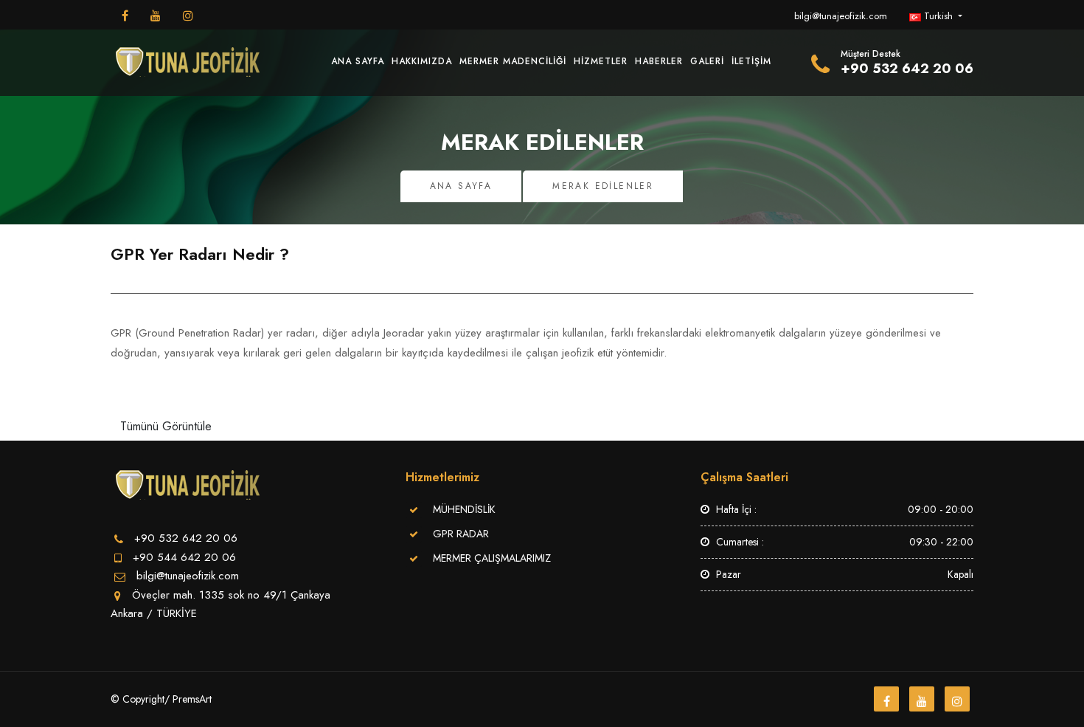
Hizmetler (601, 61)
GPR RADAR (461, 533)
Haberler (659, 61)
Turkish (938, 16)
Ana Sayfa (357, 61)
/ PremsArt (188, 699)
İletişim (751, 61)
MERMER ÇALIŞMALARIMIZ (492, 558)
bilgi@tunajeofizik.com (840, 16)
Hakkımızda (422, 61)
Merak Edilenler (602, 186)
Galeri (707, 61)
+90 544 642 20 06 (184, 557)
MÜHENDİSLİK (464, 509)
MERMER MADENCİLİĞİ (512, 61)
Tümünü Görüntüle (166, 426)
